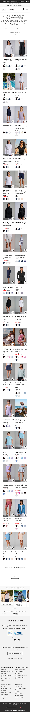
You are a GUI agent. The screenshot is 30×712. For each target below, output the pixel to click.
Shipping (3, 669)
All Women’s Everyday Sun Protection (14, 17)
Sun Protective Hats (20, 675)
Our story (4, 686)
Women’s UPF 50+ (20, 669)
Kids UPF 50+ (19, 673)
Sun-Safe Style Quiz (15, 653)
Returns (3, 673)
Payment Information (7, 671)
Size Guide (4, 696)
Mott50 (15, 5)
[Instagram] (15, 640)
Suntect (20, 5)
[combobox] (18, 9)
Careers (17, 691)
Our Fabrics (4, 694)
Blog (2, 698)
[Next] (27, 599)
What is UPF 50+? (6, 692)
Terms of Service (19, 697)
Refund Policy (19, 695)
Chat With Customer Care (15, 658)
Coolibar (9, 5)
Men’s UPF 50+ (19, 671)
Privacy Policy (19, 693)
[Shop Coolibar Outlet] (24, 614)
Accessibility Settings (12, 706)
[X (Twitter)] (19, 640)
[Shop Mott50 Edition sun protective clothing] (5, 614)
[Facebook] (11, 640)
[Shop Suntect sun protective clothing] (15, 614)
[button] (8, 61)
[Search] (18, 9)
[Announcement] (15, 1)
